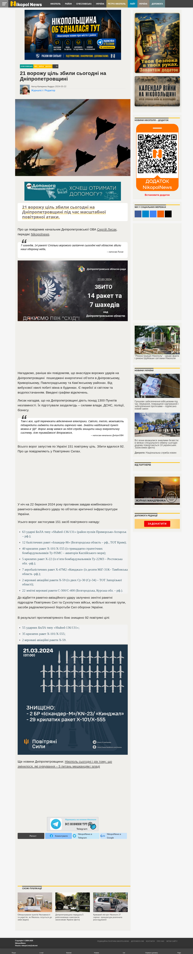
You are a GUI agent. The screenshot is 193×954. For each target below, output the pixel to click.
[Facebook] (138, 214)
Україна (100, 4)
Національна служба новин (161, 452)
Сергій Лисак (106, 229)
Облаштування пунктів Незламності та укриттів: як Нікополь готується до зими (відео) (35, 917)
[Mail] (168, 214)
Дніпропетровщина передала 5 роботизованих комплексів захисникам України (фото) (69, 917)
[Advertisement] (73, 348)
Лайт (132, 4)
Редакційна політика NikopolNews (113, 941)
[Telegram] (145, 214)
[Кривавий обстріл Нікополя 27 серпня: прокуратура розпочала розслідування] (110, 912)
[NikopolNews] (72, 824)
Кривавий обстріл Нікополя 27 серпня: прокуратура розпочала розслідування (107, 917)
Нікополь (55, 4)
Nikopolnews (40, 234)
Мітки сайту (171, 941)
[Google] (153, 214)
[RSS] (160, 214)
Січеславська (84, 4)
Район (68, 4)
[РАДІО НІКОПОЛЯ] (157, 91)
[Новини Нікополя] (26, 6)
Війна (41, 66)
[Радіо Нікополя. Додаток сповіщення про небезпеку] (157, 43)
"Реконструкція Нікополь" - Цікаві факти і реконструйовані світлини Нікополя (157, 357)
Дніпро (48, 66)
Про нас (160, 941)
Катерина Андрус (45, 86)
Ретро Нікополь (117, 4)
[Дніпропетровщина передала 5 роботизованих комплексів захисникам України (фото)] (72, 912)
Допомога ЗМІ (137, 941)
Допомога (157, 4)
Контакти (150, 941)
